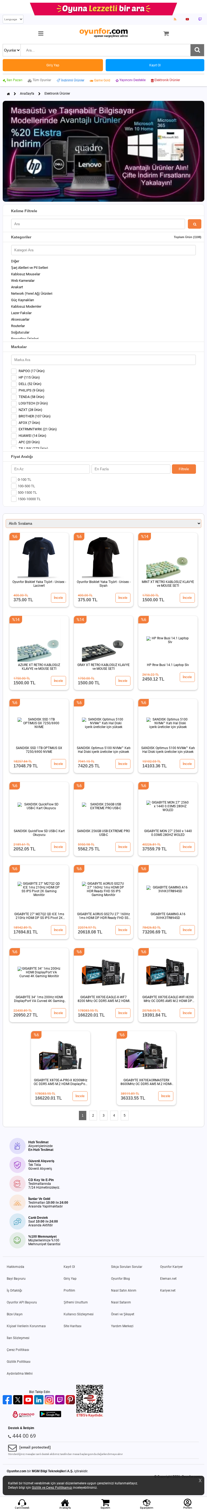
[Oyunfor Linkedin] (39, 1400)
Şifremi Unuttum (76, 1302)
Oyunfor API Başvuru (22, 1302)
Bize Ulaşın (15, 1314)
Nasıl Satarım (121, 1302)
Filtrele (184, 469)
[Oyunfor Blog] (175, 19)
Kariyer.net (167, 1290)
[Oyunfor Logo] (103, 33)
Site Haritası (72, 1326)
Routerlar (18, 326)
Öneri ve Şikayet (122, 1314)
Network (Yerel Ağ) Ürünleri (31, 293)
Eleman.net (168, 1279)
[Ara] (197, 50)
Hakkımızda (15, 1267)
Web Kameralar (22, 281)
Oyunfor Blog (120, 1279)
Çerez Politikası (18, 1350)
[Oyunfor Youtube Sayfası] (187, 19)
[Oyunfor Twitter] (18, 1400)
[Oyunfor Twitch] (60, 1400)
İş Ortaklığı (14, 1290)
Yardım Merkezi (122, 1326)
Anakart (17, 287)
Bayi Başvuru (16, 1279)
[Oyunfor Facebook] (8, 1400)
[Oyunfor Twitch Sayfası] (200, 19)
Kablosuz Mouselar (25, 274)
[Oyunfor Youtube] (29, 1400)
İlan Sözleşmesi (18, 1338)
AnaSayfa (27, 93)
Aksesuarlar (20, 319)
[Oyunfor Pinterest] (71, 1400)
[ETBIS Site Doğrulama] (89, 1416)
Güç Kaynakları (22, 300)
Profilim (69, 1290)
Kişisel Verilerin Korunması (26, 1326)
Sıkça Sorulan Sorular (126, 1267)
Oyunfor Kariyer (171, 1267)
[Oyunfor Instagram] (50, 1400)
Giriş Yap (70, 1279)
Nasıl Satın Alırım (123, 1290)
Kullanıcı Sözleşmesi (79, 1314)
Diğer (15, 261)
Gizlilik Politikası (18, 1362)
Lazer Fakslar (21, 313)
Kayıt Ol (69, 1267)
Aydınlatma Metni (20, 1373)
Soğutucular (20, 332)
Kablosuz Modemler (26, 306)
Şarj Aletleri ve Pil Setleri (29, 268)
